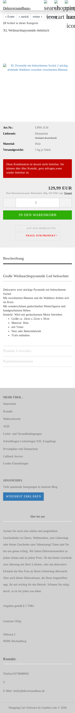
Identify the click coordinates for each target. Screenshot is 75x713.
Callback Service (13, 456)
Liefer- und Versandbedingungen (22, 433)
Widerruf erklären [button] (23, 496)
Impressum (9, 403)
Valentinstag (43, 544)
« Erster (10, 16)
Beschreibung (13, 258)
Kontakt (7, 411)
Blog (54, 486)
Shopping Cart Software (23, 707)
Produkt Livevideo (17, 351)
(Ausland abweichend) (46, 138)
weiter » (37, 16)
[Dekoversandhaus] (15, 5)
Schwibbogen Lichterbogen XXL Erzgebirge (29, 441)
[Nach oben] (63, 707)
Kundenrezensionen (18, 361)
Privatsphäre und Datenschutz (20, 449)
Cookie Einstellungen (15, 463)
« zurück (24, 16)
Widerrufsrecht (12, 418)
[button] (9, 202)
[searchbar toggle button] (49, 5)
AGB (6, 426)
